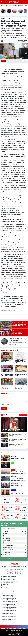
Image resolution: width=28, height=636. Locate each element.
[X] (10, 572)
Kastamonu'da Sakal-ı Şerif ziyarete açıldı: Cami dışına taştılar (18, 459)
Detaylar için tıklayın (14, 558)
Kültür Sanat (14, 483)
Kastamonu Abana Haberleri (8, 593)
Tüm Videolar (22, 414)
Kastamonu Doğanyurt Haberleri (9, 607)
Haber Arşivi (5, 587)
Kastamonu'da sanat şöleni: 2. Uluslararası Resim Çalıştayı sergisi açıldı (18, 486)
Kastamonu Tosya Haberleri (8, 621)
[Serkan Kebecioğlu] (4, 341)
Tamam (17, 634)
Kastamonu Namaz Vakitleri (9, 579)
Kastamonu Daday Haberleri (8, 604)
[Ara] (26, 2)
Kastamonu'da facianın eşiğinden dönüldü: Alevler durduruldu (18, 472)
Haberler (3, 18)
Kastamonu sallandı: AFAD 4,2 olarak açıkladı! (7, 501)
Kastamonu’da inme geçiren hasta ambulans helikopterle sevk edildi (7, 374)
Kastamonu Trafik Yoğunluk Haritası (10, 581)
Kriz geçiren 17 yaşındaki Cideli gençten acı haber (9, 509)
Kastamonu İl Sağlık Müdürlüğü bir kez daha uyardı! (20, 361)
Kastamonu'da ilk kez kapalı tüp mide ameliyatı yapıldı (21, 374)
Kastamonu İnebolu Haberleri (8, 611)
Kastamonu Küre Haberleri (8, 613)
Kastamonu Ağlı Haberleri (7, 595)
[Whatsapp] (20, 572)
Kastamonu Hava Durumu (8, 578)
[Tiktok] (18, 572)
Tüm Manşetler (6, 584)
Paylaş (4, 60)
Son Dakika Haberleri (7, 585)
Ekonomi (20, 5)
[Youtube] (15, 345)
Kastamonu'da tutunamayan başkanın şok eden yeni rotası (17, 466)
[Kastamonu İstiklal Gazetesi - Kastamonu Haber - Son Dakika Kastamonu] (14, 2)
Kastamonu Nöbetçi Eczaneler (9, 576)
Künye (8, 591)
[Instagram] (12, 345)
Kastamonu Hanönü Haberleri (8, 608)
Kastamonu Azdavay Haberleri (9, 598)
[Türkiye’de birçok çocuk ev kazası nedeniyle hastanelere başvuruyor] (14, 51)
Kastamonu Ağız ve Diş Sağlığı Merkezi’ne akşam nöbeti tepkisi (7, 387)
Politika (15, 5)
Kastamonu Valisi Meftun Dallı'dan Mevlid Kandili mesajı (19, 493)
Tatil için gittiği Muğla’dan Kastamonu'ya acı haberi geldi (9, 517)
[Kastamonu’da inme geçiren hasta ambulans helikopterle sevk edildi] (7, 368)
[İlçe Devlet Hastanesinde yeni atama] (7, 355)
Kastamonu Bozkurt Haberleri (8, 599)
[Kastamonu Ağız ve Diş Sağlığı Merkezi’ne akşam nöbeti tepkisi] (7, 381)
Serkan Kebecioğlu (13, 340)
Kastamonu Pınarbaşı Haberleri (9, 614)
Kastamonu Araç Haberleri (8, 596)
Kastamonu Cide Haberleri (8, 602)
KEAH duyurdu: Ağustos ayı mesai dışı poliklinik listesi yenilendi (20, 387)
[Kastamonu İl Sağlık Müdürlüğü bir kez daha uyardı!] (21, 355)
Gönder (4, 408)
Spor (12, 463)
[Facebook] (8, 572)
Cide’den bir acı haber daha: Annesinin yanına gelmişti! (23, 501)
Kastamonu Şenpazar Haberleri (9, 616)
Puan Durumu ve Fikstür (8, 582)
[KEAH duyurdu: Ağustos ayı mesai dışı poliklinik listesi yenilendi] (21, 381)
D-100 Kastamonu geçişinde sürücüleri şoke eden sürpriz (19, 479)
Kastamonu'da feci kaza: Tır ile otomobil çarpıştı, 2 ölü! (23, 517)
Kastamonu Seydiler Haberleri (8, 617)
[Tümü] (26, 452)
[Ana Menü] (1, 2)
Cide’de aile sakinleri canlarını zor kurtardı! (23, 509)
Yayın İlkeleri (15, 591)
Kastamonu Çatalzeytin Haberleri (9, 601)
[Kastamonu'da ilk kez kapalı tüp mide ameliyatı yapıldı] (21, 368)
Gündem (8, 5)
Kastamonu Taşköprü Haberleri (9, 619)
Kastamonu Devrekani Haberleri (9, 605)
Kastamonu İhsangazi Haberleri (9, 610)
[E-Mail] (10, 345)
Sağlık (8, 18)
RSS (4, 628)
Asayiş (3, 5)
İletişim (3, 591)
